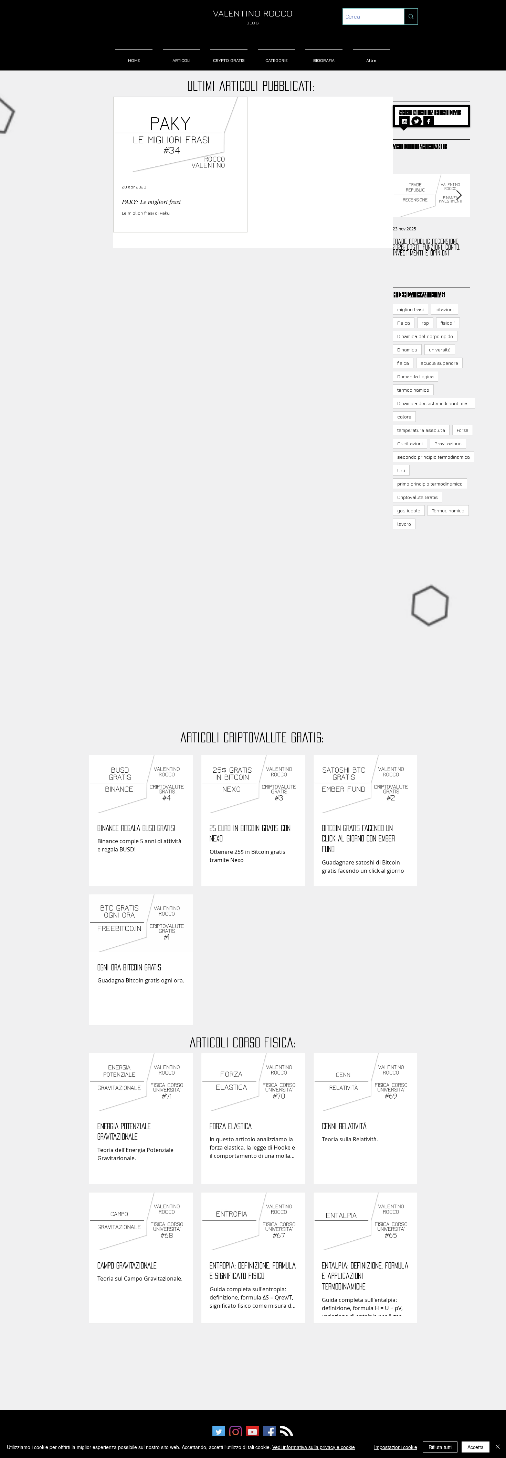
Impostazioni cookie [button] (395, 1447)
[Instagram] (235, 1432)
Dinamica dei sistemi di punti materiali (436, 403)
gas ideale (408, 510)
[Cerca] (411, 16)
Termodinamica (448, 510)
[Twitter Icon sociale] (218, 1432)
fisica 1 (448, 323)
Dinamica (407, 349)
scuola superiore (439, 363)
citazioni (444, 309)
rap (425, 323)
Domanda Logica (415, 376)
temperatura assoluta (421, 430)
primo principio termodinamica (430, 484)
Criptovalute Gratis (417, 497)
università (440, 349)
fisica (403, 363)
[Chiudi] (498, 1446)
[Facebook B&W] (428, 121)
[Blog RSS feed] (287, 1433)
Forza (462, 430)
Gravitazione (448, 443)
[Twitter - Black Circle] (416, 121)
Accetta (475, 1447)
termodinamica (413, 390)
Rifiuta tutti (440, 1447)
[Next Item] (459, 195)
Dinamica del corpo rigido (425, 336)
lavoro (404, 524)
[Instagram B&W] (404, 121)
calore (404, 417)
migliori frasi (410, 309)
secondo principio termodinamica (433, 457)
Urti (401, 470)
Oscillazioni (410, 443)
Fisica (403, 323)
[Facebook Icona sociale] (269, 1432)
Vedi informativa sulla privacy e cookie (313, 1447)
